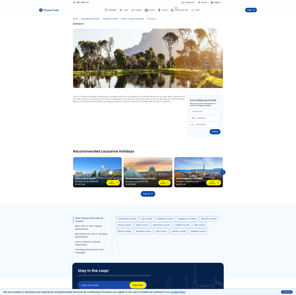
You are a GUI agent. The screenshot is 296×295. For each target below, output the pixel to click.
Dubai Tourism (142, 225)
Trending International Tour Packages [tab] (89, 251)
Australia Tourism (143, 231)
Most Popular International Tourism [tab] (89, 220)
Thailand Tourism (182, 225)
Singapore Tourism (165, 219)
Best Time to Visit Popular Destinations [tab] (88, 227)
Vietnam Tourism (179, 231)
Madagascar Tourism (187, 219)
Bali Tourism (199, 225)
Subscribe (138, 285)
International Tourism (127, 219)
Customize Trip (181, 9)
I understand (286, 292)
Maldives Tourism (198, 231)
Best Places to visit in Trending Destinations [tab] (91, 235)
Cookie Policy (178, 292)
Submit (215, 131)
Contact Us (189, 2)
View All (146, 193)
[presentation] (73, 172)
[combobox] (193, 118)
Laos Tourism (146, 219)
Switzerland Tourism (161, 225)
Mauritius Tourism (208, 219)
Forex (126, 10)
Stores (204, 2)
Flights (139, 10)
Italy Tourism (161, 231)
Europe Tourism (124, 225)
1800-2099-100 (82, 2)
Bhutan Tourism (124, 231)
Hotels (152, 10)
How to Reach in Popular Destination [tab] (88, 243)
